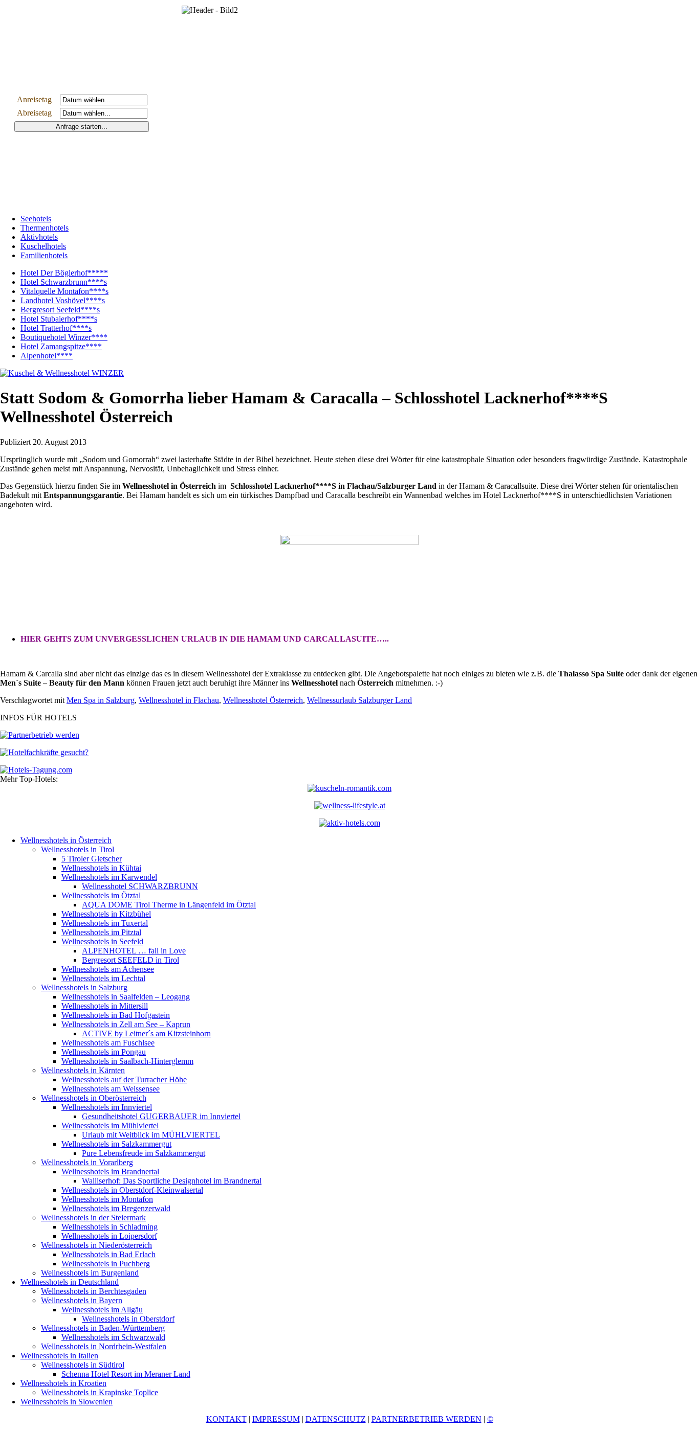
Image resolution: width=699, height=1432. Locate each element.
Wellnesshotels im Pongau (103, 1052)
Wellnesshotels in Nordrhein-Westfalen (103, 1346)
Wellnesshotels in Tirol (77, 849)
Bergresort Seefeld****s (60, 309)
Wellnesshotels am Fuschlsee (108, 1042)
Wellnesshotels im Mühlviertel (110, 1125)
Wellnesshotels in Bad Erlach (108, 1254)
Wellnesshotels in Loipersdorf (109, 1236)
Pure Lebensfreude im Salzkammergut (143, 1153)
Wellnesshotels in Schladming (109, 1226)
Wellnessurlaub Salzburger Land (359, 700)
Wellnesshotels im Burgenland (90, 1272)
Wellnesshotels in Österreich (66, 840)
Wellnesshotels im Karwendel (109, 877)
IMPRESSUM (276, 1419)
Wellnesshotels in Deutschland (69, 1282)
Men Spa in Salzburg (101, 700)
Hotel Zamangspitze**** (61, 346)
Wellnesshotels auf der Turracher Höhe (124, 1079)
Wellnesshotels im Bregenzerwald (115, 1208)
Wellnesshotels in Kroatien (63, 1383)
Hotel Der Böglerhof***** (64, 272)
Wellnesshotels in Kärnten (83, 1070)
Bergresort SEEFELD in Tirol (130, 960)
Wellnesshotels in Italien (59, 1355)
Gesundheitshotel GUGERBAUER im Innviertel (161, 1116)
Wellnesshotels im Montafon (107, 1199)
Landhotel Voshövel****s (62, 300)
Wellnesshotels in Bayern (81, 1300)
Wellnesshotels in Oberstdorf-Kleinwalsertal (132, 1190)
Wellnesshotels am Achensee (107, 969)
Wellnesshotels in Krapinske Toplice (99, 1392)
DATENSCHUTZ (335, 1419)
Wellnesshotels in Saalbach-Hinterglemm (127, 1061)
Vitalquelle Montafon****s (64, 291)
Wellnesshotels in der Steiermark (93, 1217)
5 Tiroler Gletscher (91, 858)
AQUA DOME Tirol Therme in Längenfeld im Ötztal (169, 904)
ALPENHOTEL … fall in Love (134, 950)
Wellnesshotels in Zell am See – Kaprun (125, 1024)
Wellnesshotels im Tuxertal (104, 923)
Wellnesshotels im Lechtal (103, 978)
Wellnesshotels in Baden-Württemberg (103, 1328)
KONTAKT (226, 1419)
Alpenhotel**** (46, 355)
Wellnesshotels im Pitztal (101, 932)
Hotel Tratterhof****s (56, 328)
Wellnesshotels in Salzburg (84, 987)
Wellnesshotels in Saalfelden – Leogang (125, 996)
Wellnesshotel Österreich (263, 700)
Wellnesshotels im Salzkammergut (116, 1144)
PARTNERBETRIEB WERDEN (427, 1419)
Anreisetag (37, 99)
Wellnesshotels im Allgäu (102, 1309)
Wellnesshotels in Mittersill (104, 1006)
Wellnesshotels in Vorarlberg (87, 1162)
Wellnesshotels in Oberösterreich (93, 1098)
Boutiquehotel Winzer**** (63, 337)
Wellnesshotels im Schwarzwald (113, 1337)
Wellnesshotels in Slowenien (66, 1401)
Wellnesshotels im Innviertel (106, 1107)
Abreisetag (37, 112)
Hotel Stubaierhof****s (58, 318)
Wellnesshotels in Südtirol (82, 1364)
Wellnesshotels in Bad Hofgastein (115, 1015)
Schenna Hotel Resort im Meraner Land (125, 1374)
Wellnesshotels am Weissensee (110, 1088)
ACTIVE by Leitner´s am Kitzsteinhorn (146, 1033)
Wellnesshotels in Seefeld (102, 941)
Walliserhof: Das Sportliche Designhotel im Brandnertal (171, 1180)
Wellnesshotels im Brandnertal (110, 1171)
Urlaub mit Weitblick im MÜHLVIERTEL (151, 1134)
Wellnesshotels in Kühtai (101, 867)
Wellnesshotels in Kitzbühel (106, 914)
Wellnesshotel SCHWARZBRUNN (140, 886)
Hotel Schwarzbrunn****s (63, 282)
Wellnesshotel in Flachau (179, 700)
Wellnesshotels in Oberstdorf (128, 1318)
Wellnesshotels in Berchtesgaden (93, 1291)
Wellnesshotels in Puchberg (105, 1263)
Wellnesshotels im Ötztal (101, 895)
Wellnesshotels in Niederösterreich (96, 1245)
